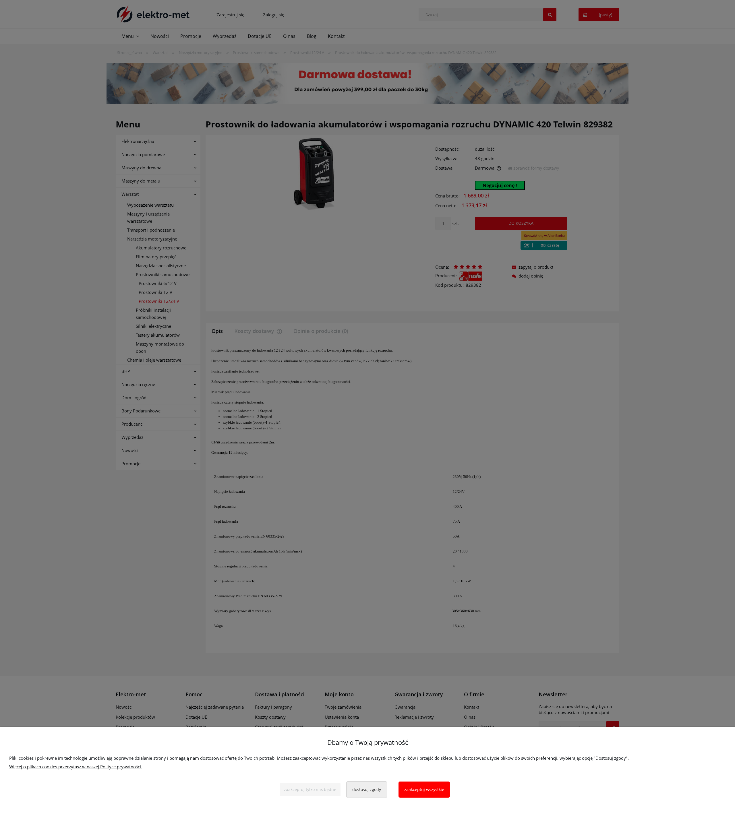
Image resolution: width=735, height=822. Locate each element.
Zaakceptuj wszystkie (424, 789)
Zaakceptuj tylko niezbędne (310, 789)
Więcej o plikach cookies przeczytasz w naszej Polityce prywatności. (75, 766)
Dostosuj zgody (366, 789)
